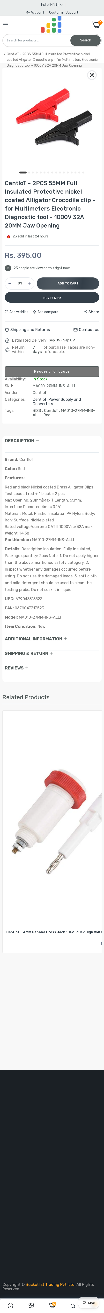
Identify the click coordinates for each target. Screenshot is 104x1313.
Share (94, 312)
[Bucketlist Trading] (50, 25)
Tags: (10, 411)
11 (64, 173)
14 (75, 173)
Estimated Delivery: (29, 340)
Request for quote (52, 372)
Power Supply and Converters (57, 401)
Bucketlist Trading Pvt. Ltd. (51, 1284)
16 (83, 173)
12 (68, 173)
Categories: (15, 399)
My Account (35, 12)
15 (79, 173)
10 (60, 173)
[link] (10, 1306)
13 (72, 173)
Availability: (15, 379)
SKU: (9, 386)
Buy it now (52, 298)
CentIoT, (40, 399)
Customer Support (63, 12)
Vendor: (12, 393)
